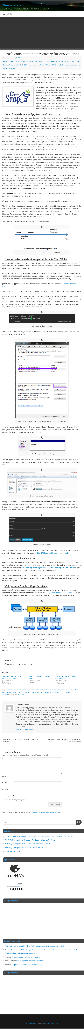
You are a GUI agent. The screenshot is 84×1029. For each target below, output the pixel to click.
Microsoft (38, 65)
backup (46, 690)
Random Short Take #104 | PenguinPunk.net (21, 950)
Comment (5, 760)
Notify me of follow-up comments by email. (19, 796)
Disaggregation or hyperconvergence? (26, 957)
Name (4, 776)
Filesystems (13, 65)
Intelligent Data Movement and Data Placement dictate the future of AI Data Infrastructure (39, 836)
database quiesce (67, 690)
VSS (46, 692)
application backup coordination (17, 690)
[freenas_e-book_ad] (15, 893)
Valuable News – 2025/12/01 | (16, 946)
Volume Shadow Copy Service (34, 692)
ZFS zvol (74, 692)
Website (5, 789)
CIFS (44, 61)
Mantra (46, 1023)
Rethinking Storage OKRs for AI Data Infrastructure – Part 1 (27, 847)
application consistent (36, 690)
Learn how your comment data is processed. (47, 813)
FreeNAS (20, 65)
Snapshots (67, 65)
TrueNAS (12, 68)
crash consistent (54, 690)
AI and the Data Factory (13, 851)
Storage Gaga (12, 5)
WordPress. (54, 1023)
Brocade (25, 61)
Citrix (47, 61)
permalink (21, 695)
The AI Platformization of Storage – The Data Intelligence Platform (30, 840)
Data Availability (55, 61)
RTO (3, 692)
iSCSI (25, 65)
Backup (12, 61)
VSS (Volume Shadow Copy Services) (59, 593)
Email (4, 783)
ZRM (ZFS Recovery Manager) (47, 553)
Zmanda (66, 553)
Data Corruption (66, 61)
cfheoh (7, 58)
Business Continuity (35, 61)
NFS (46, 65)
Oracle (57, 65)
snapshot (9, 692)
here (60, 640)
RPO (78, 690)
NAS (43, 65)
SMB (61, 65)
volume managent (18, 692)
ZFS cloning (52, 692)
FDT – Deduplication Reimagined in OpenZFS (47, 946)
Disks (73, 61)
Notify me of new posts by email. (15, 800)
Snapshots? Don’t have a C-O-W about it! (27, 964)
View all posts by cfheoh (25, 729)
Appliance (6, 61)
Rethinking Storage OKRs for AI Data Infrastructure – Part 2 (27, 844)
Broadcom (19, 61)
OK (78, 822)
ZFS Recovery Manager (63, 692)
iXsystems (31, 65)
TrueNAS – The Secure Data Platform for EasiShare (12, 677)
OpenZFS (51, 65)
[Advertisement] (42, 33)
